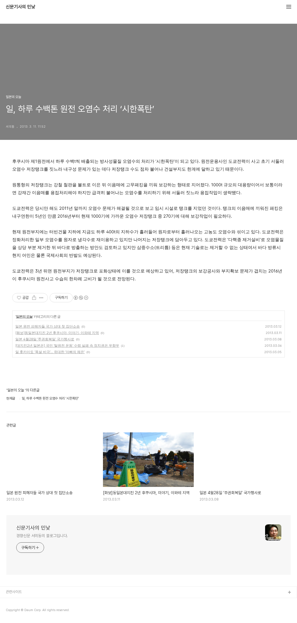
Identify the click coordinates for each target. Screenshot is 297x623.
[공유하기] (34, 297)
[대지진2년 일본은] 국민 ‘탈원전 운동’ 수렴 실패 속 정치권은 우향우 (67, 345)
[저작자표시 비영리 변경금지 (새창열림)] (80, 297)
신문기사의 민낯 (20, 7)
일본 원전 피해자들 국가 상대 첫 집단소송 (47, 326)
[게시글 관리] (41, 297)
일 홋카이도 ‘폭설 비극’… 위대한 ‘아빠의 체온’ (50, 352)
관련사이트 (14, 592)
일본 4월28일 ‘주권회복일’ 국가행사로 (44, 339)
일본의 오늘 (24, 316)
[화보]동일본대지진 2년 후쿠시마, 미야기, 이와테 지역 (57, 333)
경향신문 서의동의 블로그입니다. (42, 535)
